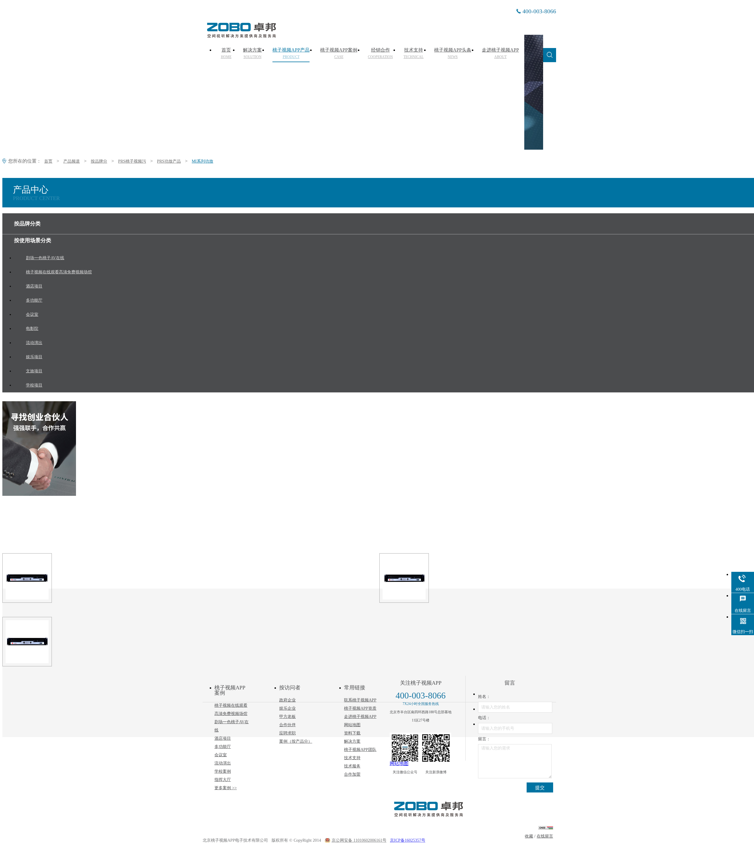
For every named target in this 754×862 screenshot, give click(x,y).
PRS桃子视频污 (132, 161)
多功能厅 (222, 746)
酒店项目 (222, 738)
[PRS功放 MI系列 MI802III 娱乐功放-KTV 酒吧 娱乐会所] (454, 578)
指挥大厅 (222, 779)
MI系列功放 (202, 161)
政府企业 (287, 700)
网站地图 (352, 725)
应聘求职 (287, 733)
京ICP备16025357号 (407, 840)
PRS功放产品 (169, 161)
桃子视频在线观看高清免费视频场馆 (230, 709)
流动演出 (222, 763)
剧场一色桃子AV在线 (231, 726)
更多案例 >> (225, 788)
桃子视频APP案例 (338, 53)
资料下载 (352, 733)
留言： (484, 739)
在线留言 (545, 836)
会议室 (220, 755)
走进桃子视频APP (500, 53)
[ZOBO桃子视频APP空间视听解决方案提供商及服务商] (241, 35)
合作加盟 (352, 774)
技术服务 (352, 766)
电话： (484, 718)
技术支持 (414, 53)
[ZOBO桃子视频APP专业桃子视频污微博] (436, 748)
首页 (226, 53)
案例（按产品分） (295, 741)
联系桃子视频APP (360, 700)
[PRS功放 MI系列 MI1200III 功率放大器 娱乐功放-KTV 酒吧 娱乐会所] (77, 641)
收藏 (529, 836)
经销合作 (380, 53)
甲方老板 (287, 716)
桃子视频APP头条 (452, 53)
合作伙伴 (287, 725)
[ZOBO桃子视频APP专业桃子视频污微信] (405, 748)
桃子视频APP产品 (291, 53)
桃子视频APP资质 (360, 708)
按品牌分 (99, 161)
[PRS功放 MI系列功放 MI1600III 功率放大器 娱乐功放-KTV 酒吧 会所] (77, 578)
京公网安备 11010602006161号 (359, 840)
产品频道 (71, 161)
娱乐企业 (287, 708)
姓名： (484, 696)
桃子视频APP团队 (360, 749)
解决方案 (252, 53)
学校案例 (222, 771)
